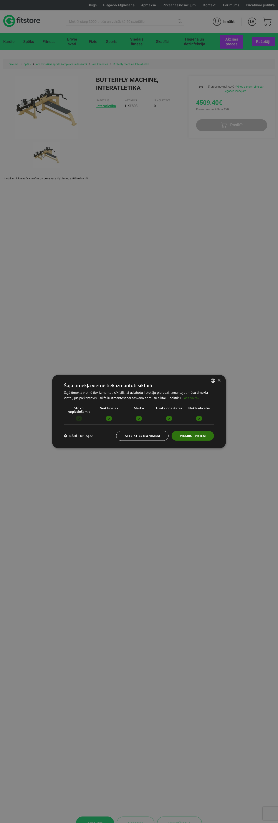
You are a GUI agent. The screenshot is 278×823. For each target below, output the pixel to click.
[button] (78, 436)
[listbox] (213, 381)
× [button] (218, 380)
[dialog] (139, 411)
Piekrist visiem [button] (193, 436)
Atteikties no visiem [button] (142, 436)
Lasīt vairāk (190, 398)
